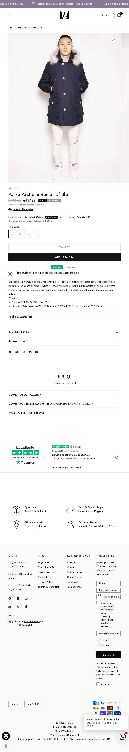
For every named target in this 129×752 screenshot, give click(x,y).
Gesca (97, 739)
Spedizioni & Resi (19, 332)
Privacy (99, 667)
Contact (71, 567)
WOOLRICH (13, 188)
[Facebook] (10, 352)
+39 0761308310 (18, 566)
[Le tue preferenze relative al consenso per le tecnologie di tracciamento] (6, 746)
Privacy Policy (45, 582)
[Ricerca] (113, 15)
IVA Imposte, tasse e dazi (26, 413)
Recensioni (72, 582)
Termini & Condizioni (49, 587)
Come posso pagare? (24, 395)
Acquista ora (64, 257)
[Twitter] (20, 598)
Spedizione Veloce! (35, 511)
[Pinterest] (25, 352)
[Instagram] (28, 598)
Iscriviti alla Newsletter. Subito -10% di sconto (70, 3)
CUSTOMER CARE (78, 556)
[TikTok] (28, 606)
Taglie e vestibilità (20, 317)
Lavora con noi (46, 572)
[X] (17, 352)
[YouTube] (12, 607)
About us (72, 562)
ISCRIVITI (108, 654)
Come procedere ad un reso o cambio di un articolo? (50, 404)
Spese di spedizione (17, 204)
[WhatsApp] (31, 352)
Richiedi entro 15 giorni (90, 511)
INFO (41, 556)
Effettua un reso (75, 572)
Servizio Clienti (18, 341)
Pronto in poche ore (35, 526)
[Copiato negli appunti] (37, 352)
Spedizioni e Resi (47, 567)
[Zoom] (113, 40)
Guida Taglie (74, 577)
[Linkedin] (12, 615)
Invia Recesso (74, 587)
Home (10, 27)
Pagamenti (43, 562)
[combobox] (99, 596)
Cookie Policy (45, 577)
